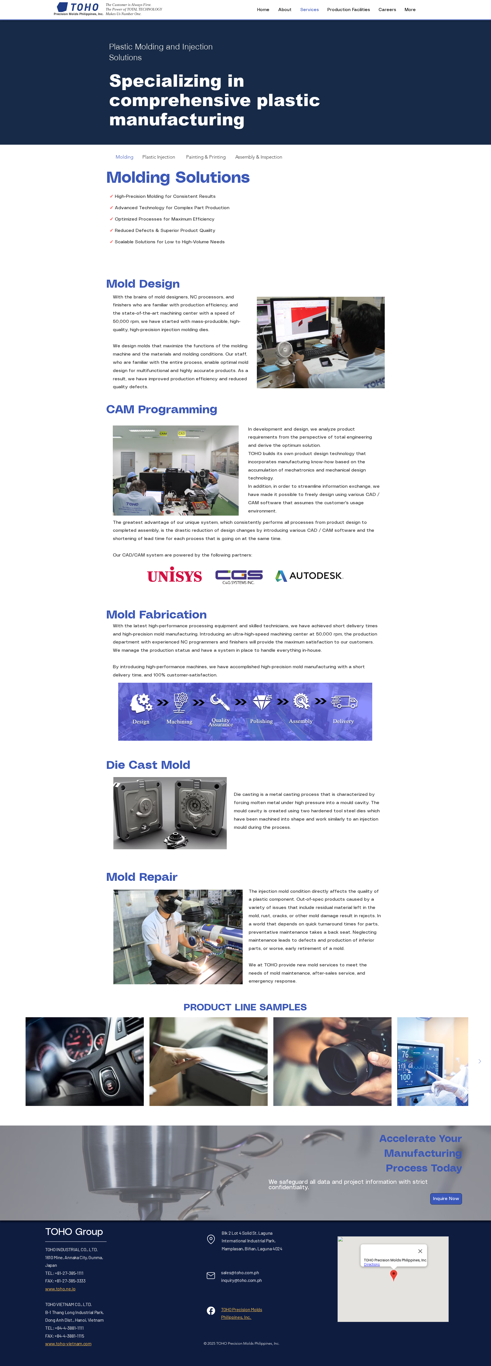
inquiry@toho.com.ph (241, 1280)
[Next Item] (479, 1061)
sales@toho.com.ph (240, 1272)
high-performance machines (176, 667)
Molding (124, 157)
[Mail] (211, 1275)
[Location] (211, 1239)
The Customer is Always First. (128, 5)
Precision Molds (66, 14)
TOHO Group (74, 1232)
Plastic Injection (158, 157)
